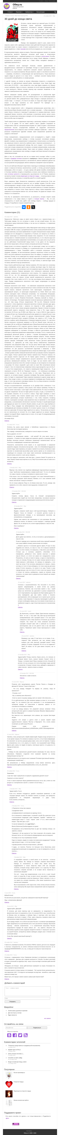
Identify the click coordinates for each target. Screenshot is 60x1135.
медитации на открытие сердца (30, 176)
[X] (33, 207)
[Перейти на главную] (7, 8)
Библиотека (29, 12)
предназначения (9, 129)
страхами (23, 49)
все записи (47, 1018)
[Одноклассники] (28, 207)
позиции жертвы (39, 199)
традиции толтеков (16, 158)
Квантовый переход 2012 (21, 15)
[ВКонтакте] (24, 207)
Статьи (10, 12)
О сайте (41, 1)
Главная (7, 15)
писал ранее (45, 56)
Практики (18, 12)
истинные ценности (13, 174)
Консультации (41, 12)
